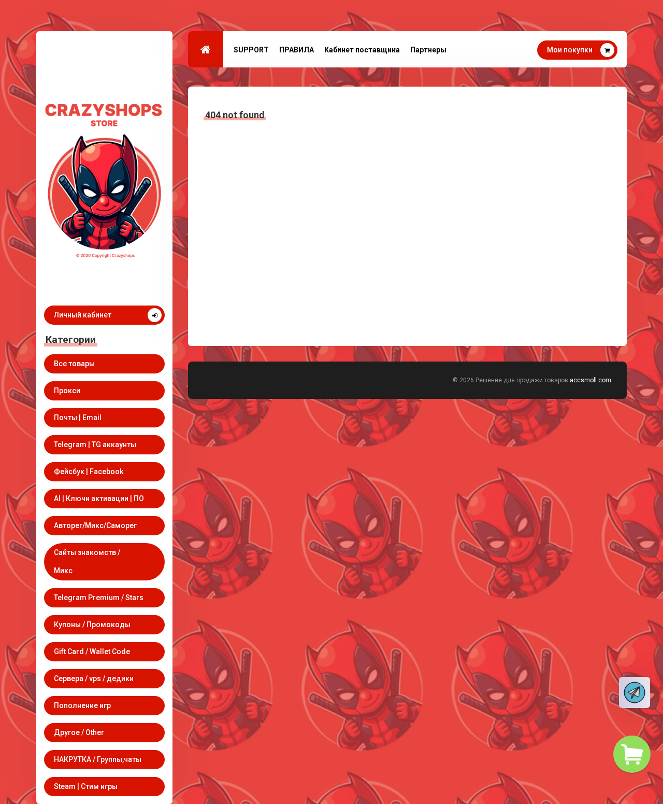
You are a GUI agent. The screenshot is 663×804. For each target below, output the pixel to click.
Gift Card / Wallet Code (92, 651)
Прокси (67, 390)
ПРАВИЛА (296, 50)
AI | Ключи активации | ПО (99, 498)
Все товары (74, 363)
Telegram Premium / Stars (98, 597)
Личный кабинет (82, 315)
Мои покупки (570, 50)
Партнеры (428, 50)
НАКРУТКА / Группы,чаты (97, 759)
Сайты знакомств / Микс (87, 561)
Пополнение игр (82, 705)
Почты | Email (78, 417)
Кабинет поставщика (362, 50)
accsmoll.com (590, 380)
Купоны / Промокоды (92, 624)
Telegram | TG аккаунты (95, 444)
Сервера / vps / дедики (94, 678)
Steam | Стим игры (86, 786)
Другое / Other (79, 732)
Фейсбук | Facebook (88, 471)
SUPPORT (251, 50)
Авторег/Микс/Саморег (95, 525)
